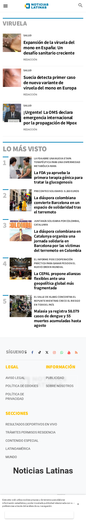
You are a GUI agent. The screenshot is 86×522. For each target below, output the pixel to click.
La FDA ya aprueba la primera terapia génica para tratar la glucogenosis (58, 177)
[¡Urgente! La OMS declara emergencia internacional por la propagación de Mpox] (12, 113)
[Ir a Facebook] (32, 352)
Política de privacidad (15, 396)
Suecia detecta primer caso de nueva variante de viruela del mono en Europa (49, 82)
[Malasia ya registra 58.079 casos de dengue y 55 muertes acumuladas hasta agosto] (21, 306)
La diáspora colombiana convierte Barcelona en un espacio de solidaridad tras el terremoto (57, 205)
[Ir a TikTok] (39, 352)
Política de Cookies (22, 386)
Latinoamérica (18, 448)
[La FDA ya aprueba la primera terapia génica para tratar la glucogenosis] (21, 168)
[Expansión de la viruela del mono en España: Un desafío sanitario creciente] (12, 43)
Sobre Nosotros (59, 386)
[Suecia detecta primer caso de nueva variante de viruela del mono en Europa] (12, 78)
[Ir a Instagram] (54, 352)
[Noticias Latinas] (36, 6)
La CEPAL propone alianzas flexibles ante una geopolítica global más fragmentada (57, 280)
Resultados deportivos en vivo (31, 424)
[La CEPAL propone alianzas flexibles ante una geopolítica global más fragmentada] (21, 269)
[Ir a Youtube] (69, 352)
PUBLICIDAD (55, 378)
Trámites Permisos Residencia (30, 432)
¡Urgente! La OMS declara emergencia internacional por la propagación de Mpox (50, 117)
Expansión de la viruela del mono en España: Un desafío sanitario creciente (49, 47)
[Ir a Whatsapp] (61, 352)
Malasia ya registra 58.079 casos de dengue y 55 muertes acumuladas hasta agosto (57, 318)
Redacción (30, 59)
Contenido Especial (22, 440)
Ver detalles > (39, 514)
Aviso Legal (15, 378)
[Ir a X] (47, 352)
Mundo (11, 457)
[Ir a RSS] (76, 352)
